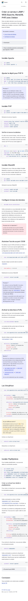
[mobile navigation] (25, 2)
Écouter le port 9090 (9, 569)
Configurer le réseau (9, 36)
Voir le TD (4, 583)
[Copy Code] (25, 62)
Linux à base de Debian (10, 34)
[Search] (21, 2)
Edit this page (6, 589)
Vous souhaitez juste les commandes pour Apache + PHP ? (13, 48)
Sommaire (6, 42)
